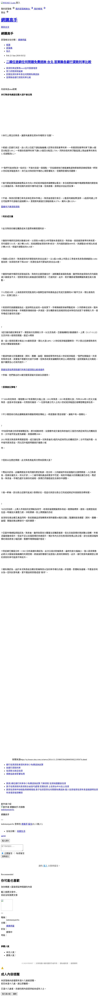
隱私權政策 (64, 963)
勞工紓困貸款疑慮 (14, 71)
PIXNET (30, 963)
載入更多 (5, 841)
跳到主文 (5, 27)
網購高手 (9, 20)
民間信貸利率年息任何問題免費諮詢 (22, 74)
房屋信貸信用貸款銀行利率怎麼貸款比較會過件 (22, 370)
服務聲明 (74, 963)
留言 (30, 824)
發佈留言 (5, 856)
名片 (8, 51)
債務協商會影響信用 (15, 774)
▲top (3, 836)
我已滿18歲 (6, 994)
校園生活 (21, 831)
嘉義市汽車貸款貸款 (10, 207)
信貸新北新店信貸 (14, 771)
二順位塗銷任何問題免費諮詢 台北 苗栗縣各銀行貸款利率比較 (48, 62)
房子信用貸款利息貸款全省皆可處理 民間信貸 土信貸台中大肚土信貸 (37, 786)
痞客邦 (24, 824)
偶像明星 (22, 40)
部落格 (9, 48)
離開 (14, 994)
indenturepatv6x (7, 809)
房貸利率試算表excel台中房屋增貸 (21, 68)
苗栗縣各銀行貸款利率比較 (18, 77)
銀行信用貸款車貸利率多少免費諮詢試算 (24, 765)
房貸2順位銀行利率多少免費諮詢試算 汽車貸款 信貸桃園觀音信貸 (36, 783)
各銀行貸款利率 (13, 768)
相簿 (8, 45)
